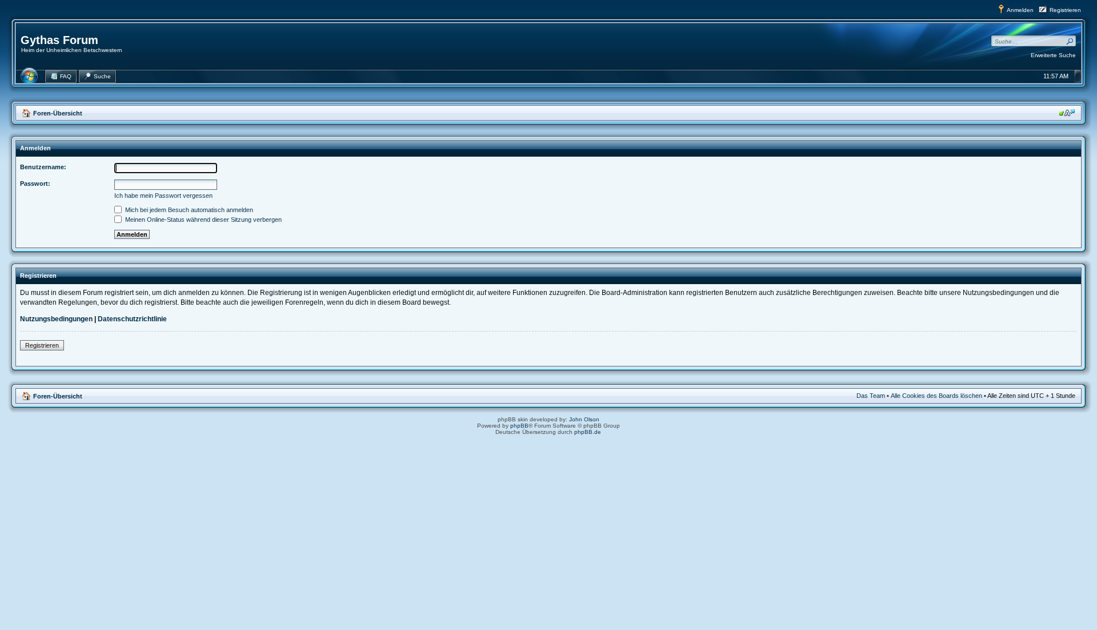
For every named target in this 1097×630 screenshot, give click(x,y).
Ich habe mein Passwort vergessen (163, 195)
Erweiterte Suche (1053, 55)
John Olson (584, 419)
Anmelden (1020, 10)
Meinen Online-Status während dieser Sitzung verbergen (202, 219)
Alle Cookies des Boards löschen (936, 395)
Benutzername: (43, 167)
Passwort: (35, 183)
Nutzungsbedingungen (56, 319)
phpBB (519, 425)
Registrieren (1065, 10)
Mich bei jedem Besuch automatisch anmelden (188, 209)
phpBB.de (587, 432)
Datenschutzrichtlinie (132, 319)
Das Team (870, 395)
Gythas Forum (59, 40)
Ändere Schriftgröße (1067, 112)
